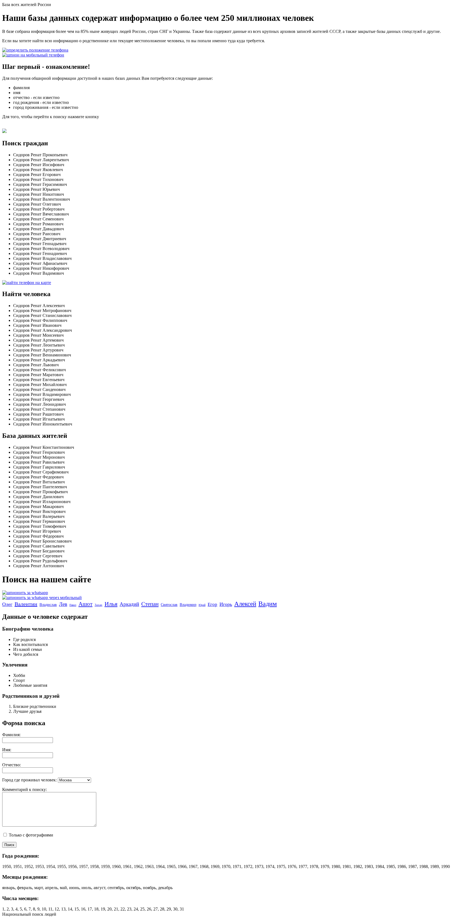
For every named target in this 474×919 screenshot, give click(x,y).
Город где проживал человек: (29, 780)
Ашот (85, 604)
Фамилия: (11, 734)
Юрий (202, 604)
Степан (150, 604)
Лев (63, 604)
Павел (72, 604)
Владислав (48, 605)
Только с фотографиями (30, 835)
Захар (98, 604)
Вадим (267, 603)
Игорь (225, 604)
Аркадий (129, 604)
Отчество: (11, 764)
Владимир (188, 605)
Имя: (6, 749)
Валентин (26, 604)
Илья (111, 603)
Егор (212, 604)
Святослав (169, 605)
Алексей (245, 603)
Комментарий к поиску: (24, 789)
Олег (7, 604)
